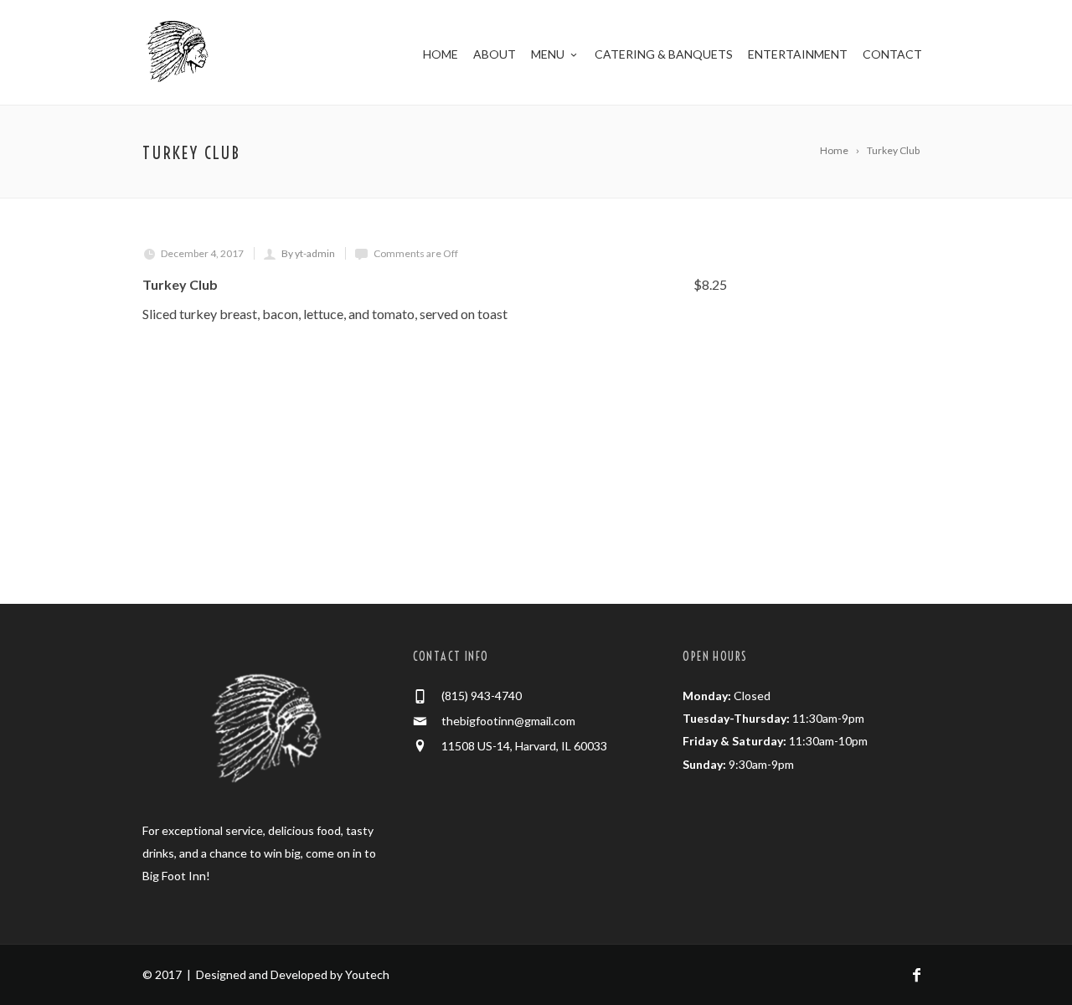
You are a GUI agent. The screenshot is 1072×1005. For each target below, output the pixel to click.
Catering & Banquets (664, 54)
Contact (892, 54)
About (494, 54)
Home (440, 54)
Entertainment (798, 54)
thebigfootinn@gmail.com (508, 721)
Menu (547, 54)
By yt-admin (308, 253)
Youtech (367, 974)
